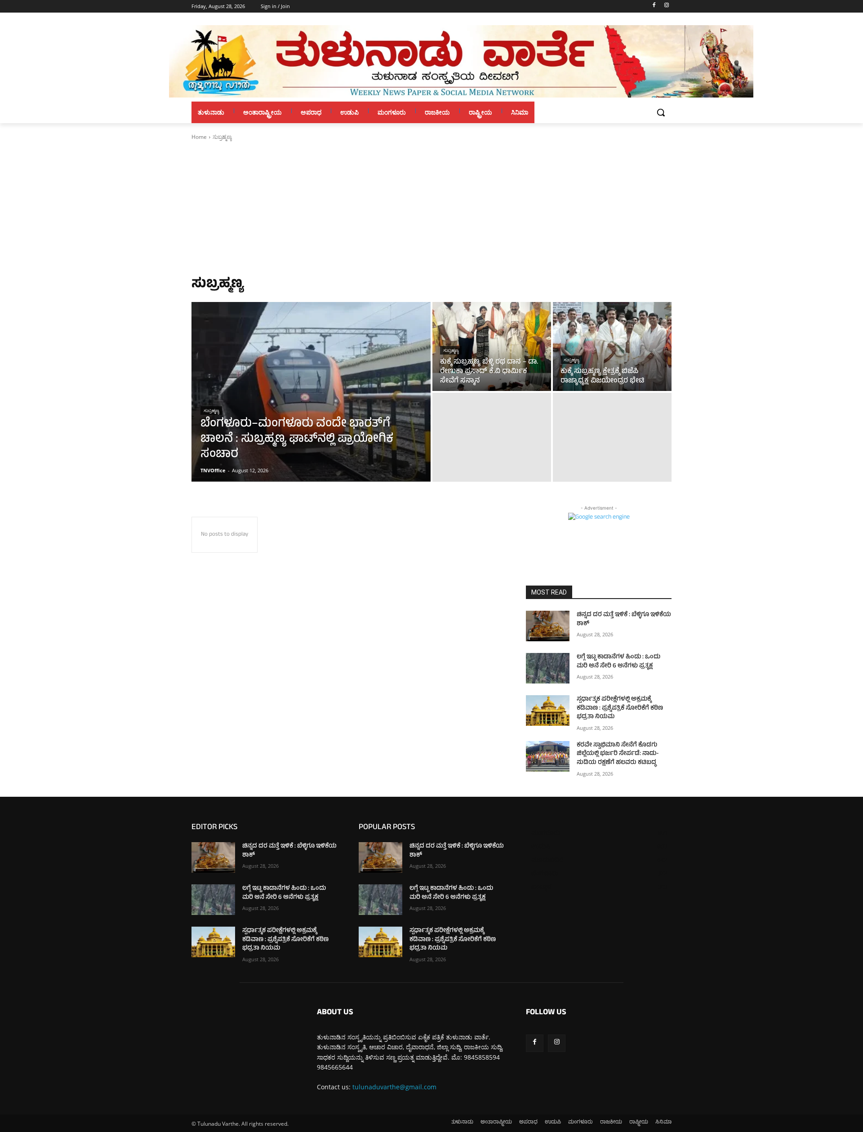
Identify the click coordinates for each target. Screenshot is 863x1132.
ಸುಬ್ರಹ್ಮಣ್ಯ (211, 410)
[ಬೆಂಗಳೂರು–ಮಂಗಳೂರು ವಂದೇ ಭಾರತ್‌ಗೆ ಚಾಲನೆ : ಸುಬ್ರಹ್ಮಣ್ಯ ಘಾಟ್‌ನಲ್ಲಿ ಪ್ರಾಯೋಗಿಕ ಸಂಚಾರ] (311, 392)
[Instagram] (666, 6)
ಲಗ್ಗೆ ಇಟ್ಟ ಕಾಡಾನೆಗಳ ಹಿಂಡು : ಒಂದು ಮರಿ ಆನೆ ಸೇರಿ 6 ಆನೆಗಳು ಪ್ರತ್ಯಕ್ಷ (618, 661)
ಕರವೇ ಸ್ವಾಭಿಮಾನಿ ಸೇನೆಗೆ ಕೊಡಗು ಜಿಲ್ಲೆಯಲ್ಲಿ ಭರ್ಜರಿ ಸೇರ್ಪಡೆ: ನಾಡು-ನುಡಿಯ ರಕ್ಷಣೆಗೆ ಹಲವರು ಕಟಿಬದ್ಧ (618, 754)
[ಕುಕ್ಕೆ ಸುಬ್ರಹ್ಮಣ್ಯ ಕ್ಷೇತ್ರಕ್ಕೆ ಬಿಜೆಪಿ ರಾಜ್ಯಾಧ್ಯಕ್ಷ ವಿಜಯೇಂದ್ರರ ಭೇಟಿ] (612, 346)
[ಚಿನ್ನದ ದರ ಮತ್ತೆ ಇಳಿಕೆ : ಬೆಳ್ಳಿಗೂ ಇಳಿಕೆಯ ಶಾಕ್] (547, 626)
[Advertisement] (431, 208)
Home (199, 137)
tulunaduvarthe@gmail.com (394, 1087)
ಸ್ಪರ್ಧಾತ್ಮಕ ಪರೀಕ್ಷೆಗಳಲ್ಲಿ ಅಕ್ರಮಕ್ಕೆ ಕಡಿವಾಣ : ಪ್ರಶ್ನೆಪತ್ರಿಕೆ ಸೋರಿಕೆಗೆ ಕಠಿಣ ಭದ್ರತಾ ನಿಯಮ (620, 708)
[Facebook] (654, 6)
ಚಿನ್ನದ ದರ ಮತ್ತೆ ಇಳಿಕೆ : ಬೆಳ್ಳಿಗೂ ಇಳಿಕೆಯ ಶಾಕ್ (624, 619)
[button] (661, 112)
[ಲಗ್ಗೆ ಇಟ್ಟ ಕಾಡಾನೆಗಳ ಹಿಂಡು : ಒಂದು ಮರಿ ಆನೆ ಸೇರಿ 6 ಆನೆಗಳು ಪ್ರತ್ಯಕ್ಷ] (547, 668)
